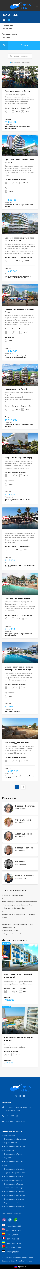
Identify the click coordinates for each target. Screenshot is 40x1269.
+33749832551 (20, 864)
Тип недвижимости (9, 34)
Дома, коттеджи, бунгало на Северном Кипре (19, 902)
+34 (12, 1235)
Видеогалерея (9, 1158)
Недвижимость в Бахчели (13, 1203)
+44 (13, 1230)
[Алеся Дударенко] (8, 840)
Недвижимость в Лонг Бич (14, 1161)
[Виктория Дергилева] (8, 812)
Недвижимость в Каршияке (14, 1146)
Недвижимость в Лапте (13, 1154)
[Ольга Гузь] (8, 868)
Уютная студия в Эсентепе (17, 743)
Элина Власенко (23, 820)
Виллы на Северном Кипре (13, 895)
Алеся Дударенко (23, 834)
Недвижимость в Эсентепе (14, 1206)
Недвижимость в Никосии (14, 1169)
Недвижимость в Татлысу (14, 1184)
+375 (13, 1248)
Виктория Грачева (24, 848)
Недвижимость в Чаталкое (14, 1199)
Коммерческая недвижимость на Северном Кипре (18, 916)
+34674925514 (20, 809)
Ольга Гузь (20, 862)
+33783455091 (20, 878)
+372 (12, 1252)
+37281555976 (20, 823)
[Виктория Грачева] (8, 854)
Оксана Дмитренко (24, 876)
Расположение (7, 25)
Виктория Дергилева (25, 806)
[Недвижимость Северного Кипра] (20, 9)
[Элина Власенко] (8, 826)
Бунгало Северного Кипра (13, 1188)
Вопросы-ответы (10, 1143)
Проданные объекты (11, 931)
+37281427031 (20, 837)
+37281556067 (20, 850)
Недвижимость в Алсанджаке (15, 1195)
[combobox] (20, 29)
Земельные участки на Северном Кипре (18, 905)
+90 (13, 1226)
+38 (13, 1243)
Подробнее (20, 83)
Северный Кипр (9, 1135)
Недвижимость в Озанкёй (13, 1176)
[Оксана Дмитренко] (8, 882)
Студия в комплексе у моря (17, 598)
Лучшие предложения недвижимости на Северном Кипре (17, 925)
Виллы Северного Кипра (13, 1180)
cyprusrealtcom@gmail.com (16, 1121)
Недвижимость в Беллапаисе (15, 1139)
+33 (13, 1239)
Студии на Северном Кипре (14, 934)
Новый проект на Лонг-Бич (17, 389)
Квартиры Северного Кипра (14, 1173)
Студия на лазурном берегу (17, 91)
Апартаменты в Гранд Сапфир (18, 457)
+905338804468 (12, 1116)
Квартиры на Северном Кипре (15, 908)
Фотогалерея (9, 1150)
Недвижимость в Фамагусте (14, 1191)
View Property (20, 965)
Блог (5, 1165)
